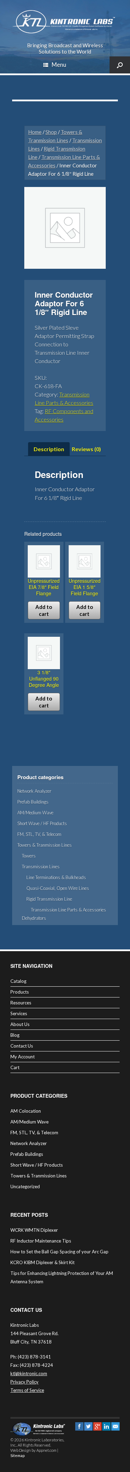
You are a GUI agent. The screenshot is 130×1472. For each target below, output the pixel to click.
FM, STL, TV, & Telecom (39, 834)
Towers (29, 856)
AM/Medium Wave (35, 812)
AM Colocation (25, 1111)
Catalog (18, 981)
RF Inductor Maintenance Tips (40, 1241)
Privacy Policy (24, 1382)
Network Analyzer (34, 791)
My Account (22, 1056)
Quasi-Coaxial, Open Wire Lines (57, 888)
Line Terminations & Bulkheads (56, 877)
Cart (14, 1067)
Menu (59, 64)
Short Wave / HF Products (42, 823)
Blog (14, 1035)
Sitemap (17, 1455)
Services (18, 1013)
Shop (51, 132)
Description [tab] (49, 449)
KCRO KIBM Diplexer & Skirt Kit (42, 1262)
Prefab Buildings (33, 802)
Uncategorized (25, 1186)
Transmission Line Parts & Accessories (68, 910)
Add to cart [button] (43, 610)
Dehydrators (34, 918)
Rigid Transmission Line (49, 899)
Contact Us (21, 1046)
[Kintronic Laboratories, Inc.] (65, 22)
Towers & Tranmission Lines (44, 845)
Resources (20, 1002)
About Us (19, 1024)
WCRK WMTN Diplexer (34, 1230)
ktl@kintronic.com (28, 1373)
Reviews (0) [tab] (86, 449)
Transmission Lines (41, 866)
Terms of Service (27, 1390)
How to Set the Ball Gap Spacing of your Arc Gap (59, 1251)
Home (35, 132)
